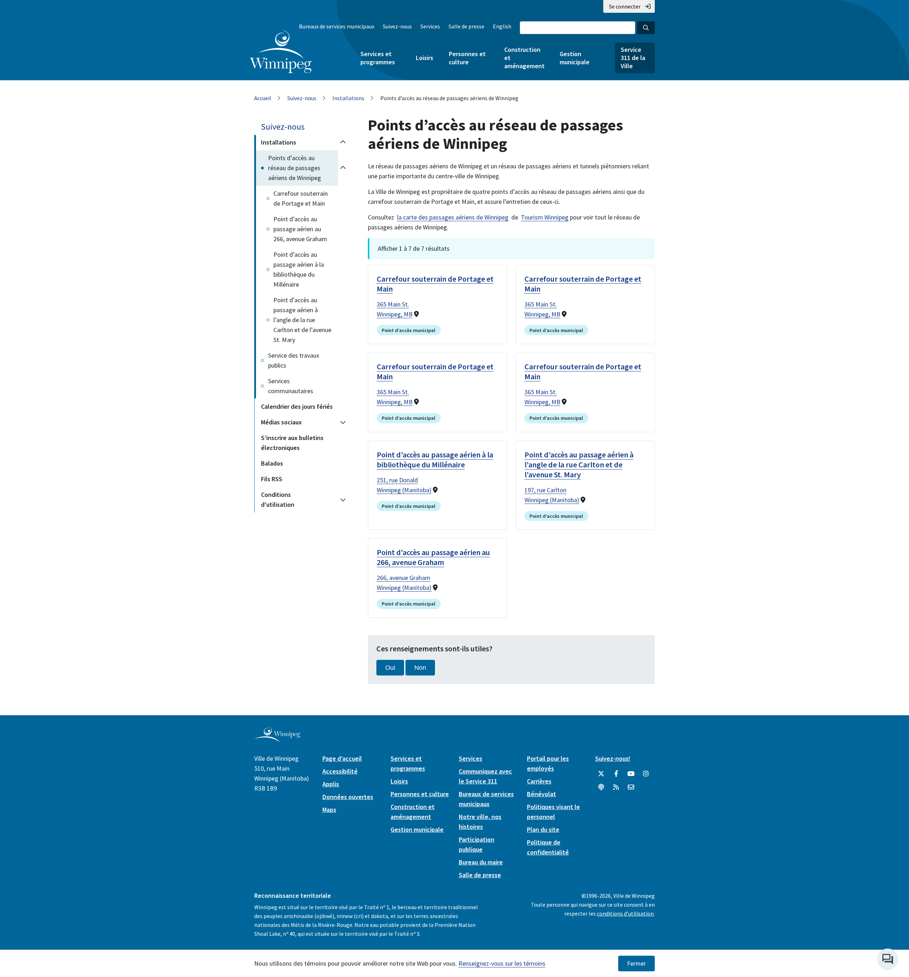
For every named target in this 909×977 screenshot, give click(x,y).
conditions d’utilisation (625, 913)
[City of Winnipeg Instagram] (646, 774)
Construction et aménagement (524, 57)
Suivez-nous (397, 26)
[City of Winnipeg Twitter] (601, 774)
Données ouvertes (347, 797)
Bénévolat (541, 794)
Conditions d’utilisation (277, 499)
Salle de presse (466, 26)
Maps (329, 809)
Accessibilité (340, 771)
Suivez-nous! (612, 758)
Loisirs (424, 58)
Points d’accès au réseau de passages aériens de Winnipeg (294, 168)
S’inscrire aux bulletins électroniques (292, 443)
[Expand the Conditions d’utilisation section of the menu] (343, 499)
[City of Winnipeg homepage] (277, 740)
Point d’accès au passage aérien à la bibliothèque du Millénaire (298, 269)
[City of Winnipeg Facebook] (616, 774)
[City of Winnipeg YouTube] (631, 774)
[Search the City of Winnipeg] (646, 27)
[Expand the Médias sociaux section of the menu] (343, 422)
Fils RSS (271, 479)
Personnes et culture (467, 58)
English (502, 26)
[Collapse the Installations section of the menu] (343, 142)
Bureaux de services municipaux (336, 26)
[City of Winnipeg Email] (631, 787)
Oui (390, 667)
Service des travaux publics (293, 360)
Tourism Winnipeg (544, 217)
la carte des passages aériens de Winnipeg (452, 217)
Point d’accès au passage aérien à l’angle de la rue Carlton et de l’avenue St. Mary (302, 320)
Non (420, 667)
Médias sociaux (281, 422)
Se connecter (625, 6)
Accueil (262, 98)
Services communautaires (290, 386)
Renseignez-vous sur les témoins (501, 963)
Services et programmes (377, 58)
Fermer (636, 963)
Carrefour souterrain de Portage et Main (300, 198)
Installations (348, 98)
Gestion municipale (574, 58)
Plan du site (543, 829)
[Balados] (601, 787)
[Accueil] (280, 52)
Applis (330, 784)
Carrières (539, 781)
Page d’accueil (342, 758)
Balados (272, 463)
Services (430, 26)
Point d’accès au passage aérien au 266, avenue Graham (300, 229)
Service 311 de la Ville (633, 57)
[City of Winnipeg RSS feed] (616, 787)
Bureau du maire (481, 862)
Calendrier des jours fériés (297, 406)
